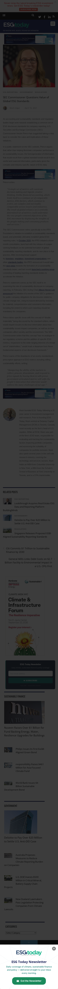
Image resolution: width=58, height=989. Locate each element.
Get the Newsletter (31, 981)
